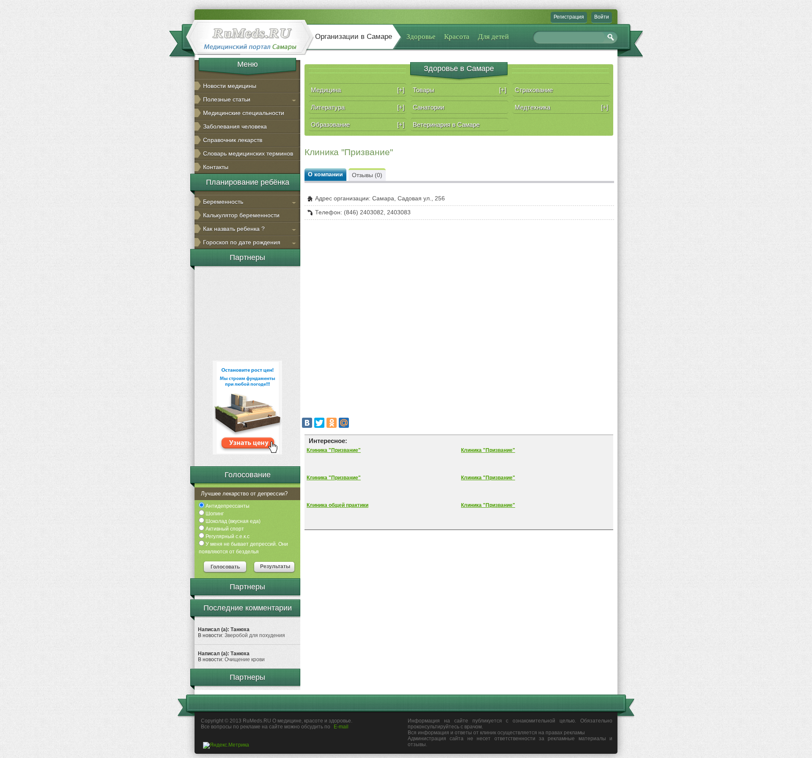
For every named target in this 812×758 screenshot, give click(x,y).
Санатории (428, 107)
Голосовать (225, 567)
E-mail (341, 727)
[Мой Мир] (344, 423)
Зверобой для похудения (255, 635)
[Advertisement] (247, 312)
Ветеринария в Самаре (446, 124)
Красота (456, 37)
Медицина (357, 89)
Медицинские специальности (243, 112)
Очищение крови (245, 659)
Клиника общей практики (337, 505)
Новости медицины (229, 85)
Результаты (275, 566)
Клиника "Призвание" (334, 450)
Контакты (215, 167)
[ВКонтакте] (307, 423)
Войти (601, 17)
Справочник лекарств (232, 140)
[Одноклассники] (331, 423)
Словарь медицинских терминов (248, 153)
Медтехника (561, 107)
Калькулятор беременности (241, 215)
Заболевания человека (235, 126)
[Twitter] (319, 423)
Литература (357, 107)
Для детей (493, 37)
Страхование (534, 89)
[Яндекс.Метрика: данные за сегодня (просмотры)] (226, 745)
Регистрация (569, 17)
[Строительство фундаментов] (247, 453)
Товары (459, 89)
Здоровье (421, 37)
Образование (357, 124)
